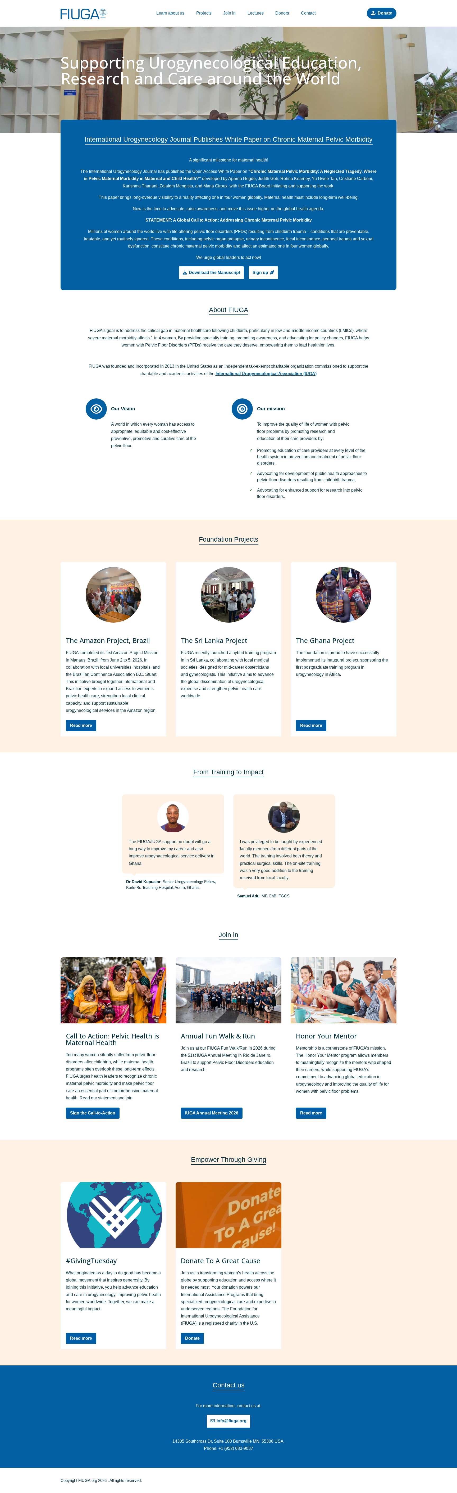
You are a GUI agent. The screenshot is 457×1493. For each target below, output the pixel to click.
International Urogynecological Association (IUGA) (266, 373)
